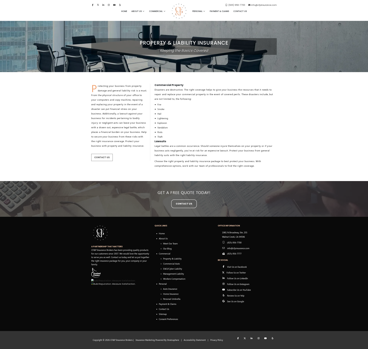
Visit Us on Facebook (237, 266)
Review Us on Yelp (235, 295)
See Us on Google (235, 301)
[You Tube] (114, 5)
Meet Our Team (170, 243)
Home (124, 11)
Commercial (156, 11)
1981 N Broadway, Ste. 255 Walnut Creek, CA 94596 (234, 234)
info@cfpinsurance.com (238, 248)
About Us (136, 11)
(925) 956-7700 (234, 242)
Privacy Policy (216, 339)
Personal (197, 11)
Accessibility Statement (195, 339)
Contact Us (240, 11)
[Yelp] (120, 5)
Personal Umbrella (171, 298)
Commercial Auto (171, 263)
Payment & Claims (219, 11)
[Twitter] (98, 5)
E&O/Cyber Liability (172, 268)
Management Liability (173, 273)
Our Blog (167, 248)
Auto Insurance (170, 288)
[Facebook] (92, 5)
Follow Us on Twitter (236, 272)
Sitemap (163, 314)
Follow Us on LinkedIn (237, 278)
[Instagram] (109, 5)
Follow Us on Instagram (238, 284)
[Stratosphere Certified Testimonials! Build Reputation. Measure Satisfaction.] (113, 280)
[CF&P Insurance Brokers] (179, 11)
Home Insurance (171, 293)
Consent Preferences (168, 319)
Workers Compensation (174, 278)
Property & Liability (172, 258)
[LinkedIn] (103, 5)
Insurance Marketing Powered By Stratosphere (157, 339)
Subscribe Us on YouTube (239, 289)
